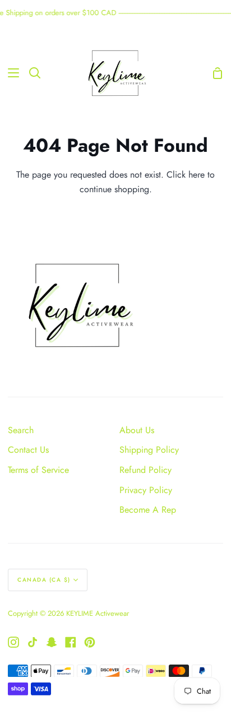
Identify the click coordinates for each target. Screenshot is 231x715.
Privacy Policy (145, 490)
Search (21, 430)
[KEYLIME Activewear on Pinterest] (89, 642)
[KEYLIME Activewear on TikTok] (32, 642)
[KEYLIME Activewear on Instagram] (13, 642)
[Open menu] (10, 73)
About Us (136, 430)
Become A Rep (147, 509)
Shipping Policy (149, 449)
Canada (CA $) (44, 579)
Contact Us (28, 449)
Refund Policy (145, 469)
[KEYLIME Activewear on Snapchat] (51, 642)
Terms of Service (38, 469)
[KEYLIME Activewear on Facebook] (70, 642)
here (196, 174)
